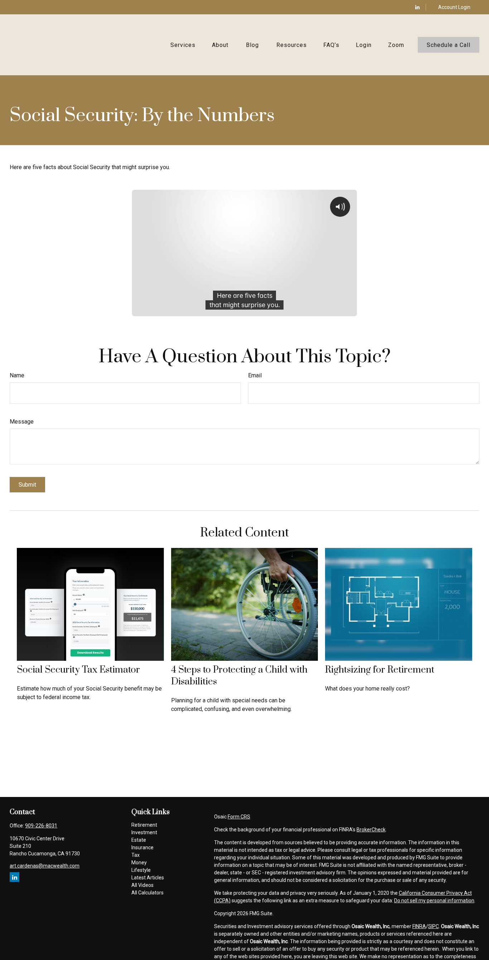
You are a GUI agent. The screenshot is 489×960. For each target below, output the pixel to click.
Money (139, 862)
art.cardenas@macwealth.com (44, 866)
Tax (135, 855)
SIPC (433, 926)
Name (17, 375)
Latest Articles (147, 877)
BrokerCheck (371, 829)
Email (255, 375)
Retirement (144, 825)
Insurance (142, 847)
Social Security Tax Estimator (78, 670)
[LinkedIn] (418, 7)
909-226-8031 (41, 825)
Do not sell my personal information (434, 900)
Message (22, 421)
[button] (183, 44)
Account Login (454, 7)
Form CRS (239, 817)
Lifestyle (141, 870)
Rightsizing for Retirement (379, 670)
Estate (138, 840)
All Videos (142, 885)
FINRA (419, 926)
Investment (144, 832)
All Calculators (147, 892)
